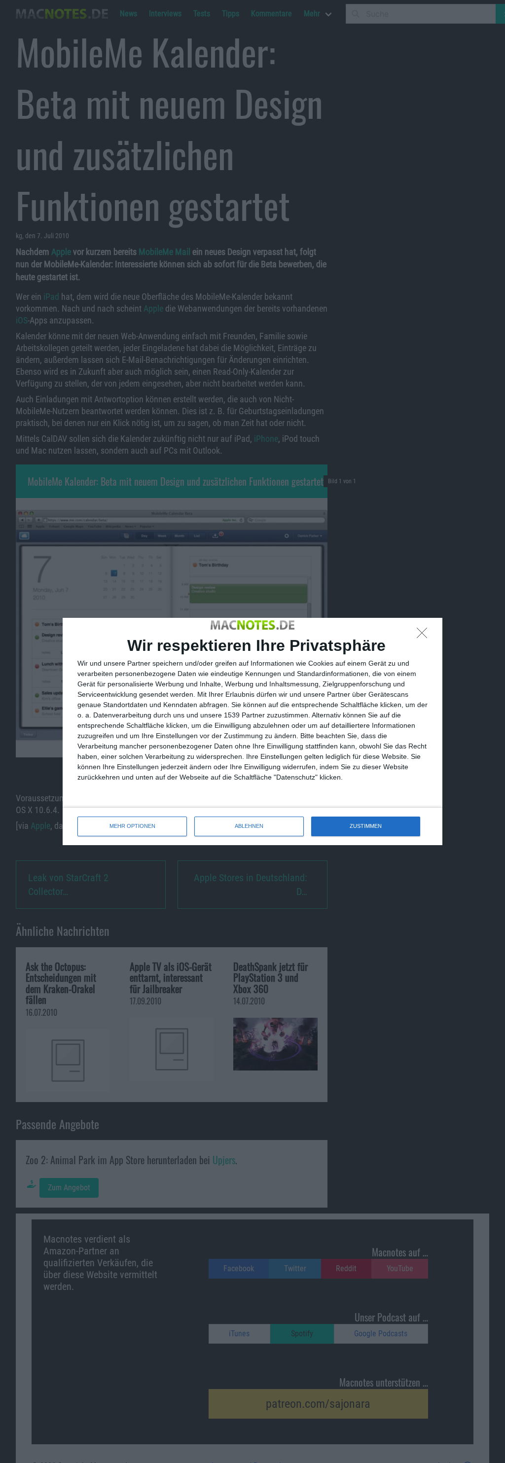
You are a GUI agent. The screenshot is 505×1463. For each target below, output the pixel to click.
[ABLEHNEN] (425, 635)
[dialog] (252, 731)
